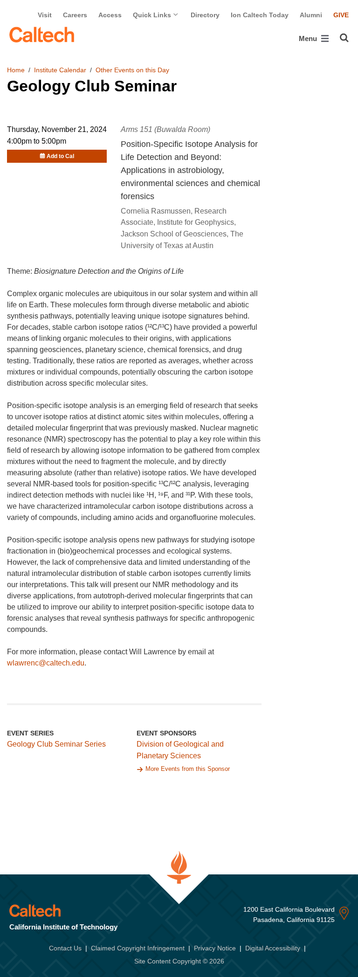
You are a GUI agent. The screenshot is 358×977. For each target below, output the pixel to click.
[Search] (344, 37)
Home (16, 70)
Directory (205, 15)
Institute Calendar (60, 70)
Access (110, 15)
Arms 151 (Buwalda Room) (165, 129)
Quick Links (153, 15)
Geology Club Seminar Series (56, 744)
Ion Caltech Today (260, 15)
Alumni (311, 15)
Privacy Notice (215, 948)
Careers (75, 15)
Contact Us (65, 948)
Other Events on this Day (132, 70)
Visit (45, 15)
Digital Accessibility (272, 948)
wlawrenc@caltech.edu (45, 663)
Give (341, 15)
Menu (309, 38)
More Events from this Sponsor (187, 768)
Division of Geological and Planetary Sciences (180, 750)
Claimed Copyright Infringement (138, 948)
